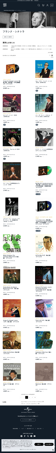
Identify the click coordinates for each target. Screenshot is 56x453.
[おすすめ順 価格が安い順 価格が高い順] (50, 52)
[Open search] (39, 5)
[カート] (43, 5)
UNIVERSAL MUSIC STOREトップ (10, 10)
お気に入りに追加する (8, 36)
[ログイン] (47, 5)
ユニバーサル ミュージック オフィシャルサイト (32, 401)
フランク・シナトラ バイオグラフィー (29, 403)
